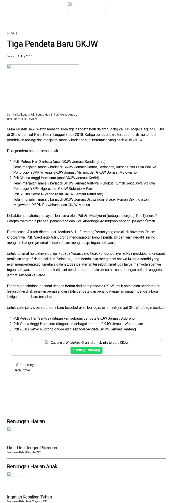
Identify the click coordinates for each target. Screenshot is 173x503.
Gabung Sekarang (86, 350)
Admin (14, 33)
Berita (10, 56)
